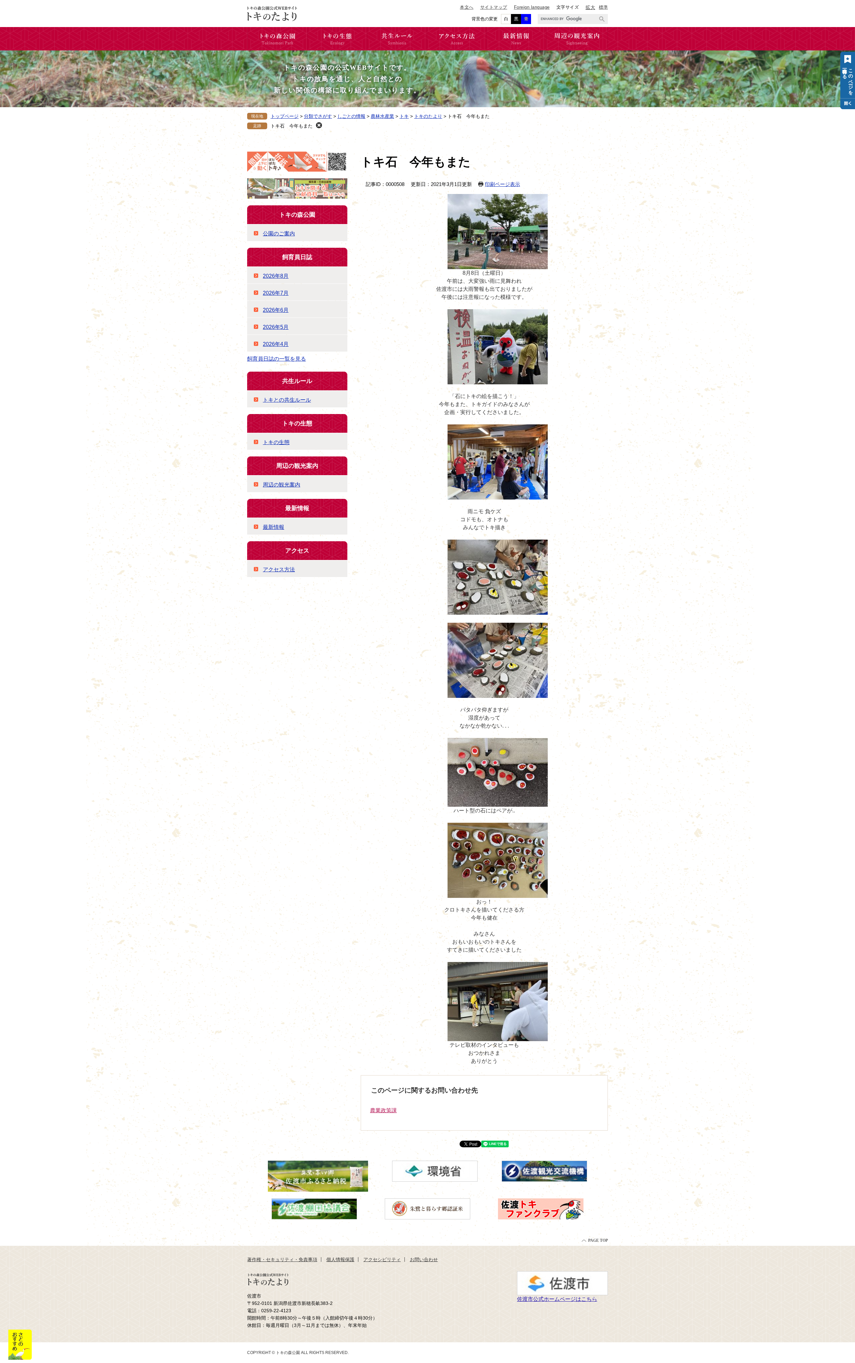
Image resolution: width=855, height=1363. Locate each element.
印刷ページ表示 (502, 184)
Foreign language (532, 7)
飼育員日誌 (297, 257)
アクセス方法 (279, 569)
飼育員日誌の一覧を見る (276, 359)
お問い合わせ (424, 1259)
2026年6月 (276, 310)
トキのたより (428, 116)
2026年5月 (276, 327)
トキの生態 (297, 423)
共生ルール (297, 381)
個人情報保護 (340, 1259)
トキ (404, 116)
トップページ (285, 116)
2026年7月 (276, 293)
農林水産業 (382, 116)
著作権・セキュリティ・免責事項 (282, 1259)
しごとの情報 (351, 116)
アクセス (297, 550)
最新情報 (297, 508)
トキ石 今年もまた (292, 126)
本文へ (467, 7)
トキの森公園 (297, 214)
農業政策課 (383, 1110)
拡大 (590, 7)
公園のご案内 (279, 233)
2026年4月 (276, 344)
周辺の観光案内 (297, 465)
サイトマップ (493, 7)
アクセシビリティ (382, 1259)
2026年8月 (276, 276)
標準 (603, 7)
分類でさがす (318, 116)
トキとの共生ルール (287, 400)
